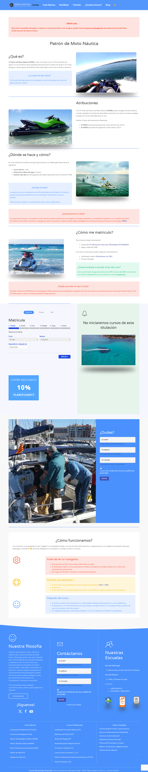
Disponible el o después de (18, 344)
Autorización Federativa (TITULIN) (23, 730)
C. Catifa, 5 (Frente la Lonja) (116, 679)
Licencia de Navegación (94, 28)
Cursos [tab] (41, 312)
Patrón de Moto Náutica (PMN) (22, 744)
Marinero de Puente (62, 734)
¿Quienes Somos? (93, 5)
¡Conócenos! (18, 696)
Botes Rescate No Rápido (64, 744)
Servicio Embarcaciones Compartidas (113, 732)
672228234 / (115, 691)
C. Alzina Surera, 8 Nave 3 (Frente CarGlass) (122, 670)
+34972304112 (116, 689)
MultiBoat (64, 5)
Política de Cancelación (108, 750)
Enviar (104, 478)
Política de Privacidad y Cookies (111, 743)
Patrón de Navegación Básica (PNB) (24, 739)
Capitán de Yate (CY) (18, 757)
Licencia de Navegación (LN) (21, 734)
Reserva (42, 336)
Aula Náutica (49, 5)
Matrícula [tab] (29, 312)
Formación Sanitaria (62, 748)
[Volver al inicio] (20, 5)
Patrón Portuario (61, 762)
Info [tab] (52, 312)
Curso (11, 336)
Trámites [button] (77, 5)
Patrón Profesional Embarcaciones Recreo (71, 757)
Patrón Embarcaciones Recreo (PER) (24, 748)
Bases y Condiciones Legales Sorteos (113, 747)
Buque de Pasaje (61, 739)
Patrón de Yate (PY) (17, 753)
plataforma (121, 275)
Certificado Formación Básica (66, 730)
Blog (108, 5)
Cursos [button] (35, 5)
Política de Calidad (74, 705)
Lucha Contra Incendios (64, 753)
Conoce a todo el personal (109, 736)
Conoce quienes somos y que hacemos (114, 729)
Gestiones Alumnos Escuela (110, 740)
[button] (137, 755)
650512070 (125, 691)
